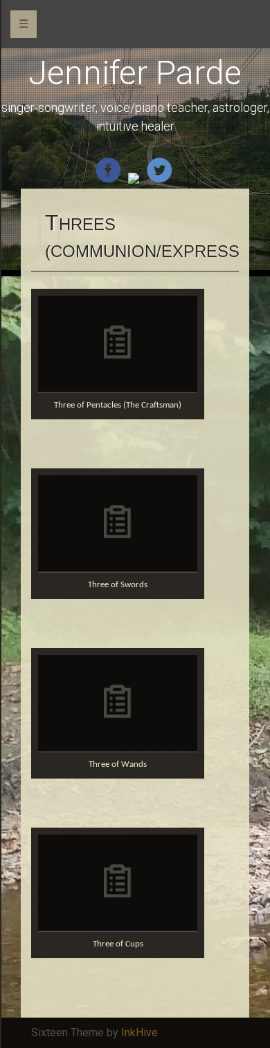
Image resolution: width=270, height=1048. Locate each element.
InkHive (139, 1032)
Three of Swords (117, 584)
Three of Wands (118, 764)
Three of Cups (118, 944)
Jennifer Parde (135, 73)
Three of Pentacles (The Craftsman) (117, 405)
